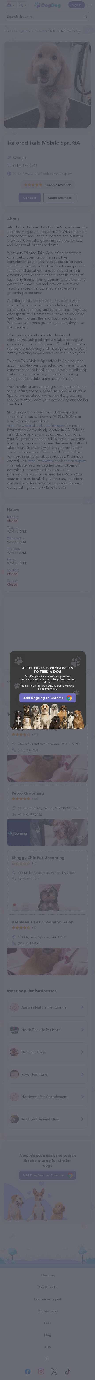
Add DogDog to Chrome (43, 698)
